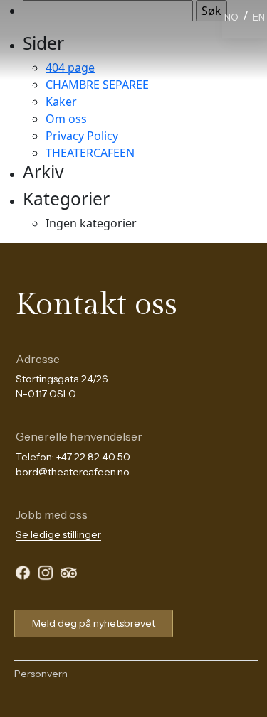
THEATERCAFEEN (90, 153)
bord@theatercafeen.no (73, 471)
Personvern (41, 673)
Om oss (66, 118)
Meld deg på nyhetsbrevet (93, 623)
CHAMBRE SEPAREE (97, 84)
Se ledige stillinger (58, 534)
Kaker (61, 101)
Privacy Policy (82, 136)
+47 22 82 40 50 (93, 457)
